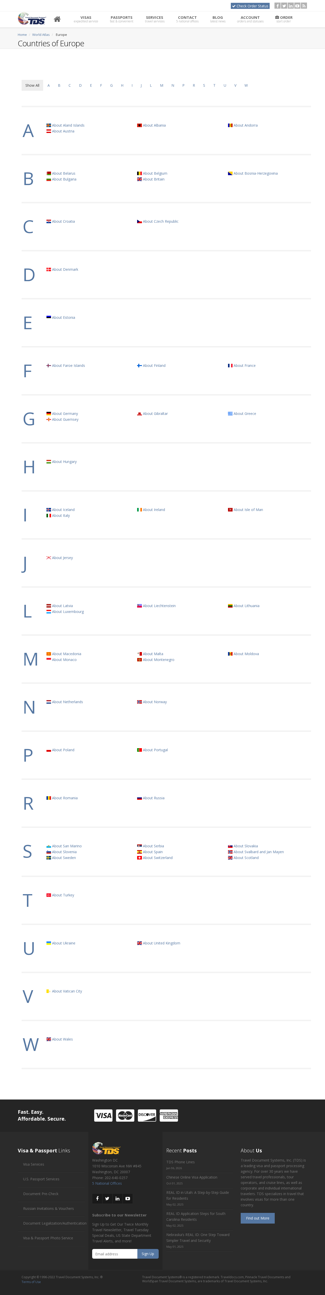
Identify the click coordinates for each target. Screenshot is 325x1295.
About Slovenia (64, 851)
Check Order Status (252, 6)
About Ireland (153, 509)
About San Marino (66, 846)
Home (22, 34)
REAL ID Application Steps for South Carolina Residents (195, 1216)
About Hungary (64, 461)
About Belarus (63, 173)
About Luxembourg (67, 611)
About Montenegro (158, 659)
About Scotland (246, 857)
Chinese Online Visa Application (191, 1177)
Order (284, 19)
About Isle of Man (248, 509)
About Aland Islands (68, 125)
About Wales (62, 1039)
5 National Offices (107, 1183)
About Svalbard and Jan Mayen (258, 851)
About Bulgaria (63, 179)
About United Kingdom (161, 943)
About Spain (152, 851)
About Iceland (63, 509)
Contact (187, 19)
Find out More (257, 1218)
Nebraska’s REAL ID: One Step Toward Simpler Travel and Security (198, 1237)
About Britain (153, 179)
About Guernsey (64, 419)
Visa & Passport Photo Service (48, 1238)
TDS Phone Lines (180, 1162)
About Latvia (62, 605)
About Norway (154, 701)
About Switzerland (157, 857)
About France (244, 365)
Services (155, 19)
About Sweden (63, 857)
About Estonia (63, 317)
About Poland (62, 749)
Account (250, 19)
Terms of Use (31, 1282)
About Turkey (62, 895)
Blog (217, 19)
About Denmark (64, 269)
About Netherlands (67, 701)
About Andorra (245, 125)
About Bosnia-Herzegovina (255, 173)
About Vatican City (66, 991)
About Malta (152, 653)
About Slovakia (245, 846)
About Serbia (153, 846)
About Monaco (64, 659)
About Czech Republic (160, 221)
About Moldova (246, 653)
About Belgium (154, 173)
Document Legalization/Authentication (55, 1223)
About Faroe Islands (68, 365)
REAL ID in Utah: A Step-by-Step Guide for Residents (197, 1195)
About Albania (154, 125)
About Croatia (63, 221)
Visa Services (33, 1164)
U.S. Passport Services (41, 1179)
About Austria (62, 131)
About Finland (154, 365)
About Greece (244, 413)
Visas (86, 19)
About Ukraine (63, 943)
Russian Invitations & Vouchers (48, 1208)
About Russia (153, 797)
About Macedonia (66, 653)
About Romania (64, 797)
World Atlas (41, 34)
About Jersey (62, 557)
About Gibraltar (155, 413)
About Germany (64, 413)
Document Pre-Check (40, 1193)
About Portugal (155, 749)
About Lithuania (246, 605)
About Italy (60, 515)
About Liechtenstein (159, 605)
